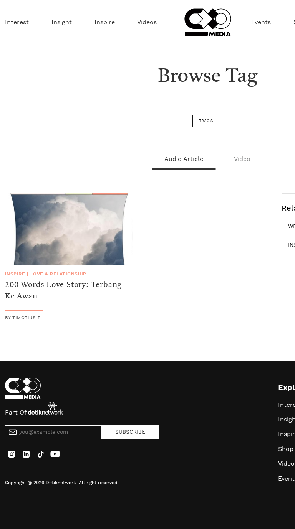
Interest (17, 22)
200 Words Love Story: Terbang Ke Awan (63, 290)
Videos (147, 22)
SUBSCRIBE (130, 432)
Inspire (104, 22)
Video (242, 159)
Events (261, 22)
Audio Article (183, 159)
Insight (61, 22)
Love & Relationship (58, 274)
